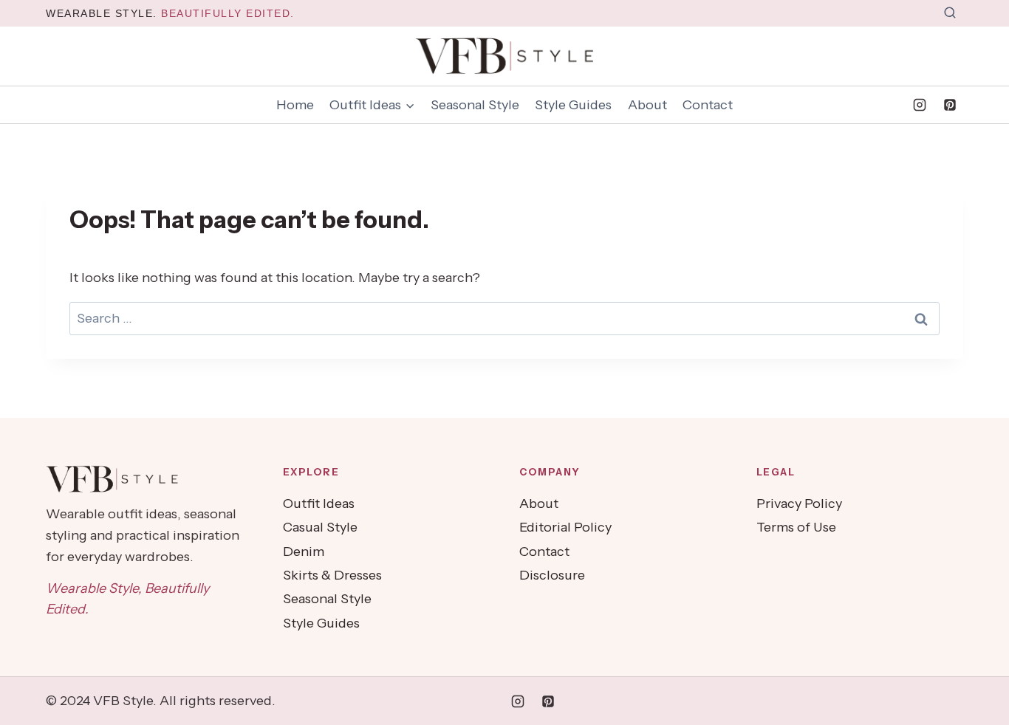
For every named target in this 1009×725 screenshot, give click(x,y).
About (647, 105)
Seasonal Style (475, 105)
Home (295, 105)
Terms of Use (796, 527)
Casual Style (320, 527)
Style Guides (573, 105)
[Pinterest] (950, 105)
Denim (303, 551)
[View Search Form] (950, 13)
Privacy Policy (799, 503)
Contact (708, 105)
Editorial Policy (565, 527)
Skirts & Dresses (332, 575)
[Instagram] (919, 105)
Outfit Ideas (319, 503)
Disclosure (552, 575)
